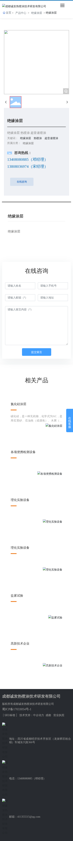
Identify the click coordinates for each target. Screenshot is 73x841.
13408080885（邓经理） (27, 159)
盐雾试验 (17, 595)
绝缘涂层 (36, 12)
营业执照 (58, 715)
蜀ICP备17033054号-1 (16, 709)
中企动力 (38, 715)
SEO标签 (9, 715)
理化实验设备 (20, 500)
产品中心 (20, 12)
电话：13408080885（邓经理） (27, 778)
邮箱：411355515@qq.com (24, 816)
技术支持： (26, 715)
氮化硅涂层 (18, 404)
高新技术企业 (20, 643)
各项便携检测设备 (23, 452)
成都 (48, 715)
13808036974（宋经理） (27, 166)
